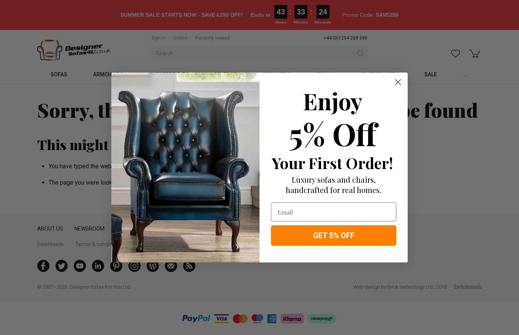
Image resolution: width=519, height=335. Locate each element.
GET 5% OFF (333, 235)
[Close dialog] (398, 82)
